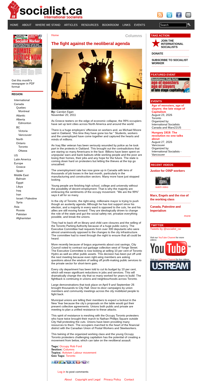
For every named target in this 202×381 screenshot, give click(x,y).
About (27, 24)
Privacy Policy (112, 379)
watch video (161, 187)
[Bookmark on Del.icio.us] (65, 362)
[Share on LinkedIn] (71, 362)
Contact (129, 379)
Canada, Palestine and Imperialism (165, 208)
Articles (71, 24)
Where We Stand (47, 24)
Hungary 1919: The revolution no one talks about (167, 135)
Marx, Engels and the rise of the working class (169, 197)
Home (14, 24)
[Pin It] (78, 362)
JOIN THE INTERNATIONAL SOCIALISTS (172, 44)
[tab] (170, 170)
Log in (61, 371)
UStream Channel (166, 259)
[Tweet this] (52, 362)
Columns (68, 349)
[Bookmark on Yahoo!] (84, 362)
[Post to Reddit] (81, 362)
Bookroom (110, 24)
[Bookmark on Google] (59, 362)
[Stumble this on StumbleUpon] (62, 362)
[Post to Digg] (68, 362)
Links (126, 24)
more (187, 215)
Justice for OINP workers (167, 170)
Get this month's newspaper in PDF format (23, 83)
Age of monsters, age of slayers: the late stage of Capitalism (168, 108)
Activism (67, 352)
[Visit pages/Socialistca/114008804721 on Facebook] (56, 362)
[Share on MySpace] (75, 362)
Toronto (70, 355)
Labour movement (84, 352)
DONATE (157, 53)
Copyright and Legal (87, 379)
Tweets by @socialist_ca (165, 228)
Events (139, 24)
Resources (89, 24)
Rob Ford (76, 346)
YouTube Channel (166, 237)
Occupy (64, 346)
